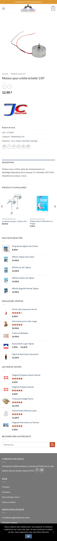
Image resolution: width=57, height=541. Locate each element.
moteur (18, 141)
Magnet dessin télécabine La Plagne (41, 222)
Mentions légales (9, 522)
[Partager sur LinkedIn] (28, 147)
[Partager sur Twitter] (14, 147)
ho (12, 141)
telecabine (26, 141)
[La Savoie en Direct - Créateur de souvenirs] (28, 8)
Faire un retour (9, 502)
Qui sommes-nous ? (11, 497)
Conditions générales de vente (16, 517)
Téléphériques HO (18, 74)
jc (14, 141)
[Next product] (4, 87)
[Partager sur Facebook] (9, 147)
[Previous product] (9, 87)
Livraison (6, 492)
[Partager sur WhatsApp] (4, 147)
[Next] (54, 211)
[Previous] (2, 211)
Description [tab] (8, 162)
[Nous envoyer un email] (42, 470)
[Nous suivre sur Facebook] (37, 470)
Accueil (5, 74)
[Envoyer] (52, 444)
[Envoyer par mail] (19, 147)
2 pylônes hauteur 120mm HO (14, 221)
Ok (28, 536)
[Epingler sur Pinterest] (23, 147)
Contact (5, 487)
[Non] (53, 533)
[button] (3, 8)
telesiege (34, 141)
